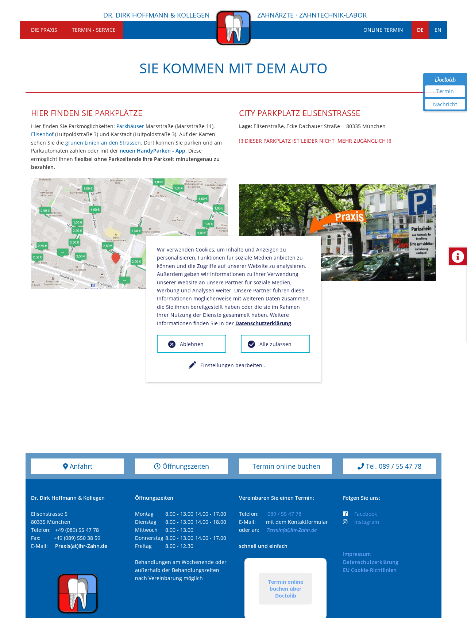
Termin (445, 91)
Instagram (366, 521)
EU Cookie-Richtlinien (370, 570)
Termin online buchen (285, 466)
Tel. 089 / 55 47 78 (392, 466)
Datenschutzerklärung (370, 561)
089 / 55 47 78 (284, 513)
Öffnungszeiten (185, 466)
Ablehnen (192, 344)
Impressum (357, 553)
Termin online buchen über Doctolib (285, 588)
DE (420, 29)
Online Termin (383, 29)
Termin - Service (94, 29)
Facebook (365, 513)
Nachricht (445, 104)
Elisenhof (43, 134)
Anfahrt (80, 466)
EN (438, 29)
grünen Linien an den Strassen (103, 142)
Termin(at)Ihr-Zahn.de (292, 529)
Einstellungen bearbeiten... (233, 365)
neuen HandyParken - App (152, 150)
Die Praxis (44, 29)
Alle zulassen (275, 344)
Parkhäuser (130, 126)
